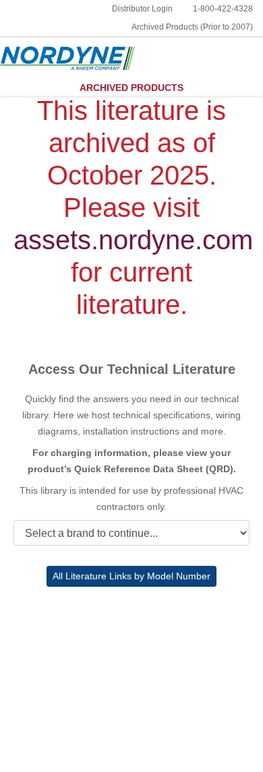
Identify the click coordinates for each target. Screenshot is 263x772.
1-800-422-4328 (223, 8)
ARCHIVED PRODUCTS (131, 87)
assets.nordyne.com (133, 240)
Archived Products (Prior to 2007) (192, 27)
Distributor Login (142, 8)
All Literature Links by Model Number (131, 576)
